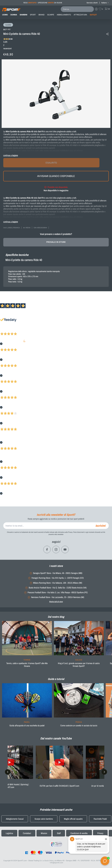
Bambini (23, 15)
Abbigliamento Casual (14, 818)
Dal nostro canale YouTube (56, 738)
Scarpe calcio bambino (44, 818)
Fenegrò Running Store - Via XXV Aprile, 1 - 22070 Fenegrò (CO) (58, 578)
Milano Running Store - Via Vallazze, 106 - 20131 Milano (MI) (57, 583)
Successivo (14, 330)
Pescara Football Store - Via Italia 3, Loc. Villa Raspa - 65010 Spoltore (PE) (58, 592)
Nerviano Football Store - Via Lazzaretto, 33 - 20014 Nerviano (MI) (57, 597)
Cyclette (8, 25)
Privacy (100, 833)
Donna (14, 15)
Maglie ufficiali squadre (73, 818)
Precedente (4, 330)
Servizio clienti (92, 3)
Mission (44, 833)
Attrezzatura (80, 15)
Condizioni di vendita (79, 833)
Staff (59, 833)
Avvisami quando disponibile (56, 176)
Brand (42, 15)
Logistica (9, 833)
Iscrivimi (100, 525)
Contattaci (27, 833)
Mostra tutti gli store (56, 601)
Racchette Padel (100, 818)
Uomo (5, 15)
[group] (27, 646)
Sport (33, 15)
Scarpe (50, 15)
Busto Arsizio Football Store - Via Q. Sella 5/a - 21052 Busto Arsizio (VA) (57, 587)
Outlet (93, 15)
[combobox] (78, 9)
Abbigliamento (64, 15)
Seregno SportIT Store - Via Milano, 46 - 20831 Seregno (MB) (57, 573)
